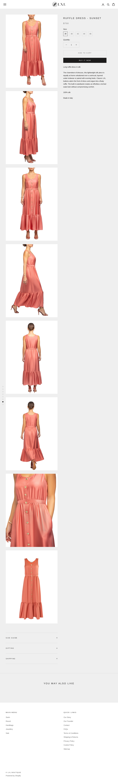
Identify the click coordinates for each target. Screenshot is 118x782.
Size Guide (11, 638)
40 (72, 34)
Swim (8, 717)
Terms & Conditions (71, 733)
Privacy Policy (69, 741)
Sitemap (67, 749)
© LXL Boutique (13, 772)
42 (78, 34)
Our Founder (68, 721)
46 (90, 34)
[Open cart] (113, 4)
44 (84, 34)
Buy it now (85, 60)
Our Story (67, 717)
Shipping (10, 659)
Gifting (10, 648)
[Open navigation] (4, 4)
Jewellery (9, 729)
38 (65, 34)
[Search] (108, 4)
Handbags (9, 725)
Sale (7, 733)
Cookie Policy (69, 745)
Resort (8, 721)
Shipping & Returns (71, 737)
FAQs (66, 729)
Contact (66, 725)
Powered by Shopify (13, 776)
